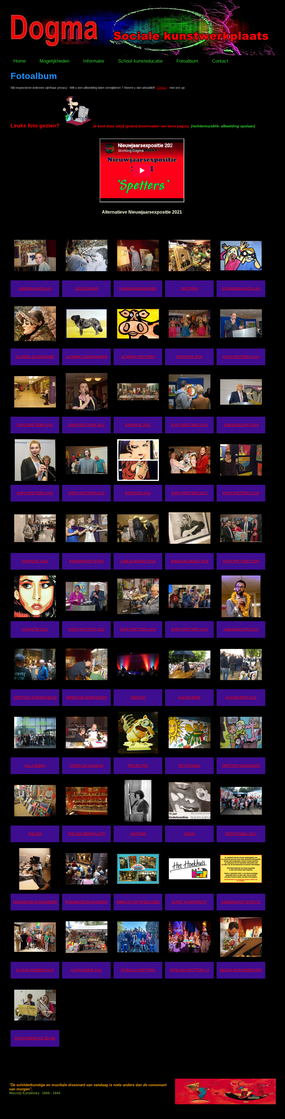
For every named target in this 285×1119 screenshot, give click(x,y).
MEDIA (189, 834)
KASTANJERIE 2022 (86, 970)
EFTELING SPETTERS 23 (189, 970)
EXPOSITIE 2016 (138, 493)
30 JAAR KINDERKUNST (35, 970)
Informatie (93, 61)
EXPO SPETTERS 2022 (86, 629)
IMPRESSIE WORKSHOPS (86, 698)
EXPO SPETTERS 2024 (189, 629)
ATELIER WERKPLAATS (86, 834)
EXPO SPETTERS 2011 (35, 425)
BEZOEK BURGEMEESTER (241, 970)
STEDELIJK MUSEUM (86, 766)
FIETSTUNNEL (189, 766)
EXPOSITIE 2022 (35, 629)
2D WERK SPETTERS (138, 357)
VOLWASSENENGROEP (138, 289)
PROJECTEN (138, 766)
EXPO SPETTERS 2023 (138, 629)
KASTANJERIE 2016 (241, 698)
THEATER (138, 698)
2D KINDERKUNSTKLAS (241, 289)
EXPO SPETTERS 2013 (189, 425)
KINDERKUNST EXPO (86, 561)
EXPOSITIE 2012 (138, 425)
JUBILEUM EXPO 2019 (138, 561)
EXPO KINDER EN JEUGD (35, 1038)
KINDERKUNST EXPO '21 (241, 902)
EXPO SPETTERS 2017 (189, 493)
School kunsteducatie (140, 61)
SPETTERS (189, 289)
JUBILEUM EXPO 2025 (241, 629)
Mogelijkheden (54, 61)
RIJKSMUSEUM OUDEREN (86, 902)
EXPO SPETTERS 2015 (35, 493)
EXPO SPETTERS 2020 (241, 561)
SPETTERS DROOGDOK (241, 766)
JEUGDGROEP (86, 289)
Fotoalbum (187, 61)
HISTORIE (138, 834)
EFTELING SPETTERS (138, 970)
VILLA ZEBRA (34, 766)
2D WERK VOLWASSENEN (86, 357)
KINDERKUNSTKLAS (35, 289)
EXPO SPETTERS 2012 (86, 425)
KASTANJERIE (189, 698)
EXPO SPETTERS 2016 (86, 493)
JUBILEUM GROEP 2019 (189, 561)
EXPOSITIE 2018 (35, 561)
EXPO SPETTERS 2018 (241, 493)
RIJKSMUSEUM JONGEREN (35, 902)
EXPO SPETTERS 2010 (241, 357)
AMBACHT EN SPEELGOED (138, 902)
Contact (220, 61)
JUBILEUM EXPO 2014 (241, 425)
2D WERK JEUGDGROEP (35, 357)
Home (19, 61)
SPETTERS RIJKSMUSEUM (35, 698)
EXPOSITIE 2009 (189, 357)
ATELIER (35, 834)
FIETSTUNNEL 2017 (241, 834)
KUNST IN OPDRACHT (189, 902)
